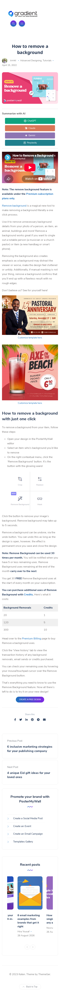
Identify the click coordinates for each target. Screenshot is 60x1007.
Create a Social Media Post (28, 818)
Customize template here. (30, 337)
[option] (30, 907)
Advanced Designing (31, 60)
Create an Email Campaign (28, 833)
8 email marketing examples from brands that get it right (29, 921)
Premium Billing (31, 638)
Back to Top (32, 986)
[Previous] (27, 947)
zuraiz (13, 60)
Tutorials (47, 60)
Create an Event (22, 826)
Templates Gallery (23, 841)
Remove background (14, 206)
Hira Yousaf (24, 931)
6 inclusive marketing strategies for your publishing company (29, 749)
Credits (28, 594)
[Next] (32, 947)
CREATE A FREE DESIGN (30, 699)
